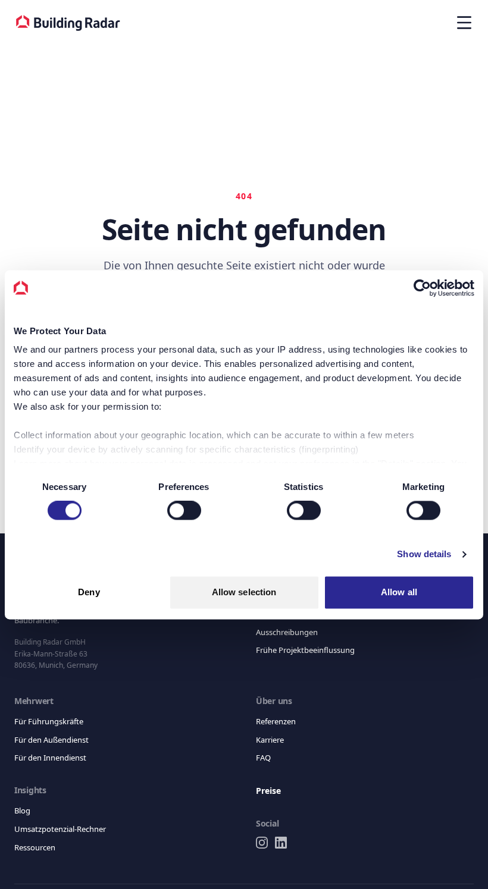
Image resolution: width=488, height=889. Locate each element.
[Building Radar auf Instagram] (262, 843)
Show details (424, 554)
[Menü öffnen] (464, 22)
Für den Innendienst (51, 757)
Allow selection (244, 592)
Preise (269, 791)
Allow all (399, 592)
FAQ (263, 757)
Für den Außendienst (53, 739)
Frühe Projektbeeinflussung (306, 650)
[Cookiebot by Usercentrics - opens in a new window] (422, 288)
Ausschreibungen (289, 632)
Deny (88, 592)
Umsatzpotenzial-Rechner (63, 829)
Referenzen (277, 721)
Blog (22, 810)
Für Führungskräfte (49, 721)
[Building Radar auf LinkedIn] (281, 843)
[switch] (184, 510)
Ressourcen (36, 847)
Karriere (271, 739)
